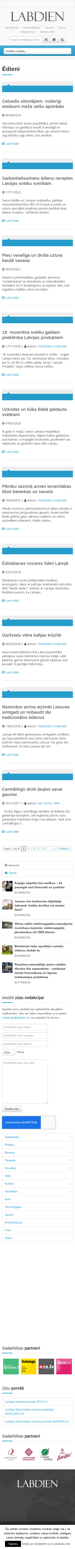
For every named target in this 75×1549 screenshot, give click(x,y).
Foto (8, 1230)
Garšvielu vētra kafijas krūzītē (31, 635)
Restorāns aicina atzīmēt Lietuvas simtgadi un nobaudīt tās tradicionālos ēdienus (36, 712)
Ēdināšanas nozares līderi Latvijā (35, 563)
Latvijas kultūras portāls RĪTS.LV (26, 1401)
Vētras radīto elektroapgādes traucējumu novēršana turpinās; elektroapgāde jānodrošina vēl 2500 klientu (43, 928)
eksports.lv (27, 31)
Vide (8, 1175)
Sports (9, 1214)
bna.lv (50, 27)
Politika (9, 1144)
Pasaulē (10, 1160)
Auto (8, 1199)
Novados (10, 1168)
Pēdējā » (64, 848)
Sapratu (13, 1543)
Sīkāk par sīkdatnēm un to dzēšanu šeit (46, 1543)
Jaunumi (13, 865)
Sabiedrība (12, 1137)
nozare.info (47, 31)
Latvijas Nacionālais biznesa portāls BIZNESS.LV (37, 1421)
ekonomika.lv (31, 27)
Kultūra (9, 1183)
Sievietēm (11, 1191)
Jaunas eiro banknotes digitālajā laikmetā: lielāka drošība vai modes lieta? (40, 905)
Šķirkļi (12, 873)
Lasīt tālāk (12, 143)
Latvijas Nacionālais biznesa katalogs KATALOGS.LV (29, 1411)
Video (8, 1238)
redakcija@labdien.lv (15, 1017)
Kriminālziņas (13, 1222)
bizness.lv (11, 27)
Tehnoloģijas (13, 1207)
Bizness (10, 1152)
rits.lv (62, 27)
